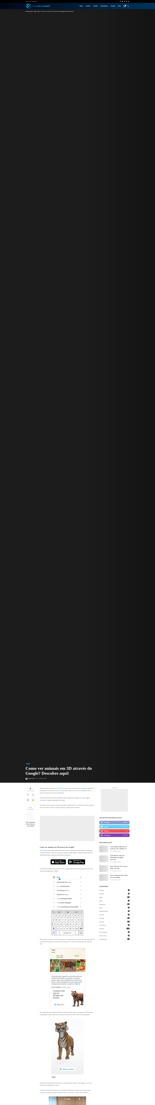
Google (82, 788)
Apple (101, 897)
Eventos (101, 914)
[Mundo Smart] (37, 6)
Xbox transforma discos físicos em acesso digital (30, 824)
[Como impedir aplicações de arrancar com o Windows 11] (103, 849)
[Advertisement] (67, 828)
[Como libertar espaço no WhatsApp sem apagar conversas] (103, 858)
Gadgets (101, 918)
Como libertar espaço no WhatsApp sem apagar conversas (117, 857)
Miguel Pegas (31, 778)
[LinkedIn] (128, 1)
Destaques (102, 904)
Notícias (101, 928)
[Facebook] (120, 1)
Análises (101, 890)
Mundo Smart (62, 788)
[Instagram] (126, 1)
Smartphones (103, 939)
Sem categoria (103, 932)
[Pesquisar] (128, 6)
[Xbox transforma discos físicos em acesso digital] (30, 816)
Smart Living (102, 935)
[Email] (33, 800)
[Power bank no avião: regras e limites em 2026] (103, 868)
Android (101, 894)
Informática (102, 925)
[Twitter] (122, 1)
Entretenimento (103, 911)
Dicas (28, 763)
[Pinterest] (124, 1)
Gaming (101, 921)
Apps (100, 901)
